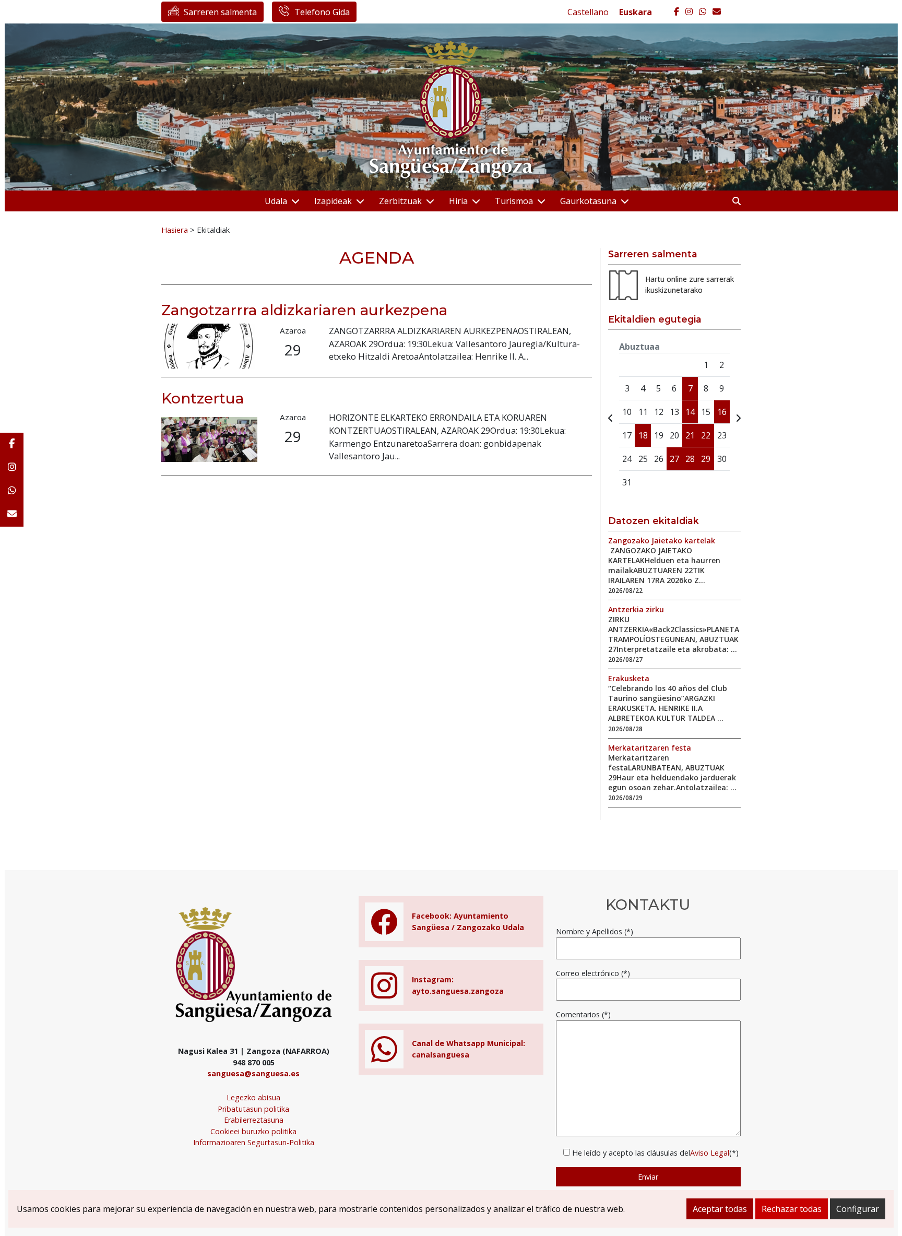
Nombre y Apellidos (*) (594, 931)
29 (705, 459)
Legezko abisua (253, 1097)
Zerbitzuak (400, 201)
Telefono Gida (322, 12)
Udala (276, 201)
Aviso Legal (709, 1153)
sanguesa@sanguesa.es (253, 1073)
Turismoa (514, 201)
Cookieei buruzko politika (253, 1131)
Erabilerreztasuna (253, 1120)
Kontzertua (202, 398)
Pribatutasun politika (253, 1109)
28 (690, 459)
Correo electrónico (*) (593, 973)
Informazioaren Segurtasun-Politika (253, 1142)
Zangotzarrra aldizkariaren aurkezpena (304, 310)
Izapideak (333, 201)
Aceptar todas (720, 1209)
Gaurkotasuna (588, 201)
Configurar (857, 1209)
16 (722, 412)
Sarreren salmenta (220, 12)
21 (690, 435)
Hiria (458, 201)
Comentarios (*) (583, 1014)
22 (705, 435)
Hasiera (174, 229)
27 (674, 459)
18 (643, 435)
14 (690, 412)
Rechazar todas (792, 1209)
